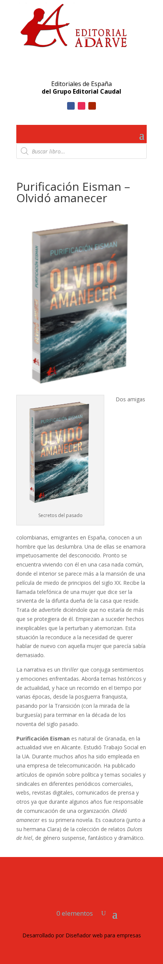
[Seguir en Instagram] (81, 106)
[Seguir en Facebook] (71, 106)
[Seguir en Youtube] (92, 106)
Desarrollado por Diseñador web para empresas (81, 935)
